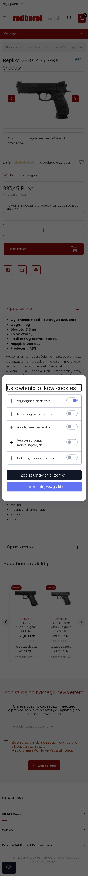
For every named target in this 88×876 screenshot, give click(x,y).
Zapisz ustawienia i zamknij (44, 475)
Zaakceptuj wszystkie (44, 486)
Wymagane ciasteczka (33, 401)
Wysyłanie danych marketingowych (30, 442)
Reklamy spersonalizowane (37, 458)
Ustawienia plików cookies (41, 388)
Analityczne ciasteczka (33, 427)
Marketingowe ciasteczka (35, 414)
